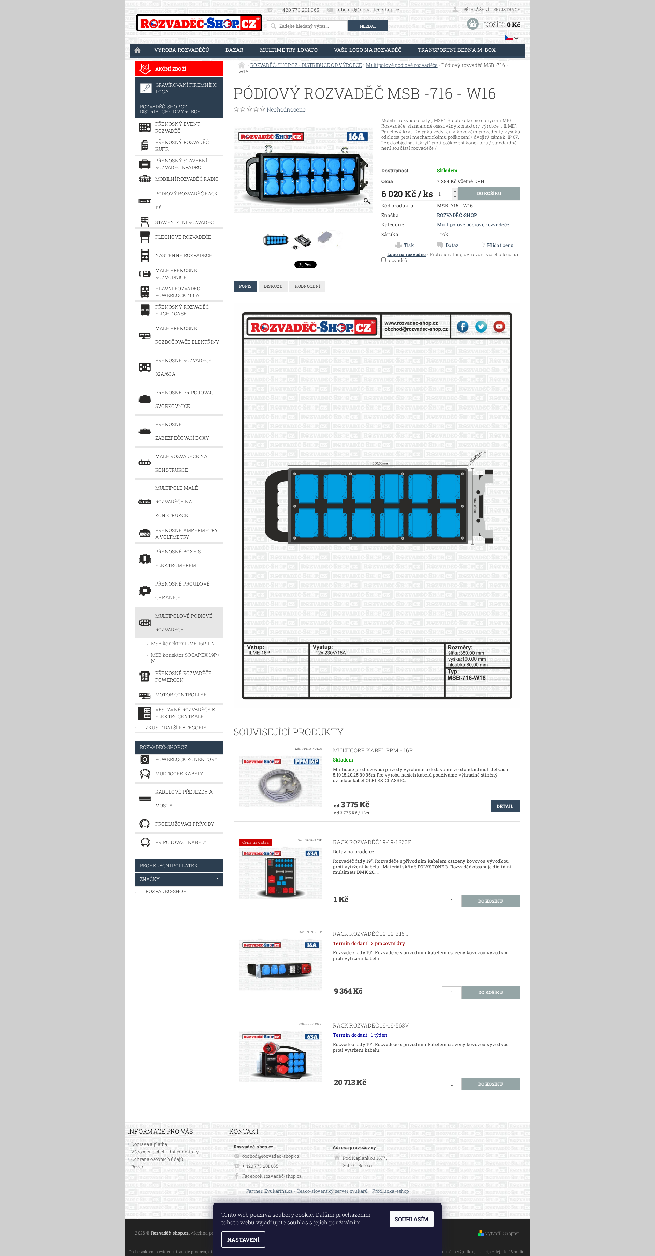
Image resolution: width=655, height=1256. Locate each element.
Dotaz (452, 245)
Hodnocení (307, 286)
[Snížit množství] (455, 197)
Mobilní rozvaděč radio (187, 179)
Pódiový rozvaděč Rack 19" (186, 200)
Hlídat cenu (500, 245)
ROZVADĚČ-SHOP (166, 891)
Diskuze (273, 286)
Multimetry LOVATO (289, 49)
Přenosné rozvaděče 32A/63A (183, 367)
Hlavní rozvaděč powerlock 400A (177, 291)
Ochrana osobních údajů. (157, 1159)
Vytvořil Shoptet (502, 1233)
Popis (245, 286)
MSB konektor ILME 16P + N (183, 643)
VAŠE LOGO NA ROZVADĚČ (368, 49)
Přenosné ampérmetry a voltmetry (186, 533)
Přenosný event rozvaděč (177, 127)
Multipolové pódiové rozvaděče (184, 622)
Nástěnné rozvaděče (184, 255)
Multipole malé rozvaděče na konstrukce (176, 501)
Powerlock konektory (186, 759)
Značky (150, 879)
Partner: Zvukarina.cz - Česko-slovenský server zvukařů (307, 1191)
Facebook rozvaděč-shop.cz (272, 1176)
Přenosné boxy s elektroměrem (178, 558)
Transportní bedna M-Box (457, 49)
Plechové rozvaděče (183, 237)
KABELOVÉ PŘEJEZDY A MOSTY (184, 798)
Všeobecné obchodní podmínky (165, 1152)
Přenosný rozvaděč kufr (182, 145)
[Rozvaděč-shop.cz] (199, 22)
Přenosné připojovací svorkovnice (185, 399)
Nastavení (243, 1239)
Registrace (506, 9)
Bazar (234, 49)
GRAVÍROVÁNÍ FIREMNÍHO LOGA (187, 88)
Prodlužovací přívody (184, 824)
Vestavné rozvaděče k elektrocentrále (185, 713)
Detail (505, 806)
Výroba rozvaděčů (181, 49)
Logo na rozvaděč (406, 254)
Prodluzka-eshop (390, 1191)
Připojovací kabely (181, 842)
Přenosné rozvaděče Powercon (183, 676)
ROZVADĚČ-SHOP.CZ (163, 747)
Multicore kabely (179, 773)
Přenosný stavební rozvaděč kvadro (181, 164)
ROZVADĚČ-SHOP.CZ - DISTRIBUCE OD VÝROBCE (170, 109)
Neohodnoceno (286, 109)
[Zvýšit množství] (455, 191)
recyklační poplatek (169, 865)
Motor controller (181, 694)
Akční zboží (171, 68)
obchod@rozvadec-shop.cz (271, 1156)
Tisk (409, 245)
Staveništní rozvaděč (184, 222)
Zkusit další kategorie (176, 727)
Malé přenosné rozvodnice (176, 273)
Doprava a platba (149, 1144)
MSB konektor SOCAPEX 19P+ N (185, 658)
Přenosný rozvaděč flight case (182, 310)
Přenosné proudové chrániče (182, 590)
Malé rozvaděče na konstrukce (181, 463)
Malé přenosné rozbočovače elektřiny (187, 335)
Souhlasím (411, 1219)
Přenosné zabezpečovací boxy (182, 431)
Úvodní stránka (138, 50)
